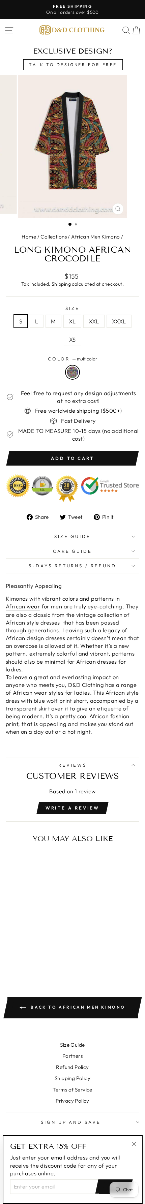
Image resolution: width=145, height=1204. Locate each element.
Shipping (61, 284)
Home (29, 236)
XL (72, 321)
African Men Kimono (95, 236)
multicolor (72, 372)
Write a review (73, 808)
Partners (72, 1056)
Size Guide (72, 536)
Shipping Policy (72, 1078)
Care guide (72, 551)
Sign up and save (71, 1122)
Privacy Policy (72, 1101)
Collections (53, 236)
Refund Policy (72, 1067)
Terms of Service (72, 1089)
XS (72, 339)
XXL (94, 321)
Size (72, 308)
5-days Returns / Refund (72, 565)
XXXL (119, 321)
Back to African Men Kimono (77, 1007)
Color (72, 358)
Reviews (72, 765)
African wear (23, 606)
